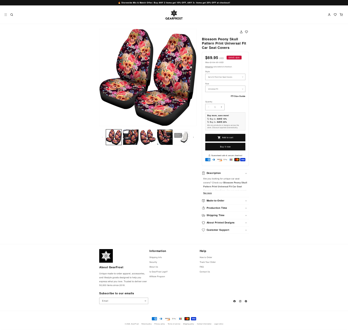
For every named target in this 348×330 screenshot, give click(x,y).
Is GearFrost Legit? (158, 271)
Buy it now (225, 146)
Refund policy (147, 324)
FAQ (202, 267)
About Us (153, 267)
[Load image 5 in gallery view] (182, 137)
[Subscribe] (145, 301)
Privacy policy (159, 324)
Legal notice (218, 324)
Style (207, 71)
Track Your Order (208, 262)
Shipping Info (155, 257)
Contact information (204, 324)
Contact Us (205, 271)
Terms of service (174, 324)
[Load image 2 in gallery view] (131, 137)
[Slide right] (193, 137)
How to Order (206, 257)
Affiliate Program (157, 276)
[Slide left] (102, 137)
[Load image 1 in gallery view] (114, 137)
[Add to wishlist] (246, 32)
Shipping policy (188, 324)
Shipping (209, 66)
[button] (6, 15)
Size (207, 83)
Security (153, 262)
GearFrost (135, 324)
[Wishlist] (335, 15)
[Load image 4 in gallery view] (165, 137)
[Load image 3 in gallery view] (148, 137)
